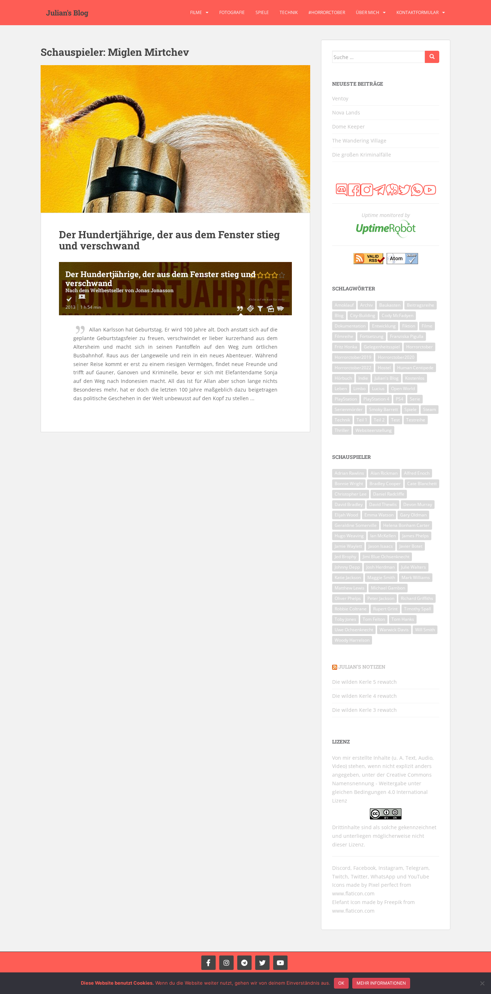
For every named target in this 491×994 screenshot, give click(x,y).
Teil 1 (362, 420)
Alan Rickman (384, 473)
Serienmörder (349, 409)
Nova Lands (346, 112)
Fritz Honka (346, 347)
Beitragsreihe (420, 305)
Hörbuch (343, 378)
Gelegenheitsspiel (382, 347)
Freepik (393, 902)
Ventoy (340, 98)
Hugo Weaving (349, 536)
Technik (289, 12)
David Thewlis (383, 504)
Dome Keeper (348, 126)
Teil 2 (379, 420)
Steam (429, 409)
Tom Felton (374, 619)
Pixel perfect (383, 884)
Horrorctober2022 (353, 368)
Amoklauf (344, 305)
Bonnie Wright (349, 483)
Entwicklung (384, 326)
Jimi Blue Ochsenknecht (386, 557)
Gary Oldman (413, 515)
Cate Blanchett (422, 483)
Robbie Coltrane (351, 609)
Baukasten (389, 305)
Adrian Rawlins (349, 473)
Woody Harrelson (352, 640)
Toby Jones (345, 619)
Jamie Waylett (348, 546)
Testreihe (415, 420)
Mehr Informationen (381, 983)
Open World (403, 388)
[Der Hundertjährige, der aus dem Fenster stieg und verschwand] (175, 139)
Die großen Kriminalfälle (361, 154)
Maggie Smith (381, 577)
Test (395, 420)
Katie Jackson (348, 577)
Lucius (378, 388)
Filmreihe (344, 336)
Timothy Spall (417, 609)
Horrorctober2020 (396, 357)
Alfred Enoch (417, 473)
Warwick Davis (394, 630)
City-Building (362, 315)
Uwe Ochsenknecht (354, 630)
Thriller (342, 430)
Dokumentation (350, 326)
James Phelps (415, 536)
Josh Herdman (380, 567)
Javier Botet (410, 546)
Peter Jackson (380, 598)
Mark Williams (415, 577)
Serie (415, 399)
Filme (196, 12)
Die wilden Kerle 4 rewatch (364, 695)
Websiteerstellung (373, 430)
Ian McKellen (383, 536)
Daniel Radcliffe (388, 494)
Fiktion (408, 326)
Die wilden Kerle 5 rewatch (364, 681)
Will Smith (425, 630)
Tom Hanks (402, 619)
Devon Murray (417, 504)
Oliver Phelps (348, 598)
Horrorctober (419, 347)
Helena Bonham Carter (406, 525)
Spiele (262, 12)
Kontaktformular (417, 12)
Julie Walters (413, 567)
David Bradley (349, 504)
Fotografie (232, 12)
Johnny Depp (347, 567)
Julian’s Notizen (361, 666)
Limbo (359, 388)
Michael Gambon (388, 588)
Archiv (366, 305)
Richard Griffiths (417, 598)
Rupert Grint (385, 609)
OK (341, 983)
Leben (341, 388)
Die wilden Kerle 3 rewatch (364, 709)
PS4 (399, 399)
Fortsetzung (372, 336)
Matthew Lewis (349, 588)
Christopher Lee (351, 494)
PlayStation (346, 399)
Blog (339, 315)
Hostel (384, 368)
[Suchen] (432, 57)
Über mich (367, 12)
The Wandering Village (359, 140)
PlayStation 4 (376, 399)
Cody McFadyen (397, 315)
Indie (363, 378)
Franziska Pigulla (406, 336)
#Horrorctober (326, 12)
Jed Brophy (345, 557)
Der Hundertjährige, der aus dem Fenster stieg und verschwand (169, 240)
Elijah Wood (346, 515)
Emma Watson (379, 515)
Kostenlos (415, 378)
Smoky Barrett (383, 409)
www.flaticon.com (353, 893)
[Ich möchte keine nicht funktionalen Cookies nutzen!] (482, 983)
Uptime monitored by (386, 215)
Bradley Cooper (385, 483)
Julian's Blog (67, 12)
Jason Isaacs (380, 546)
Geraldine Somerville (356, 525)
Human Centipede (415, 368)
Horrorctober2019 (353, 357)
